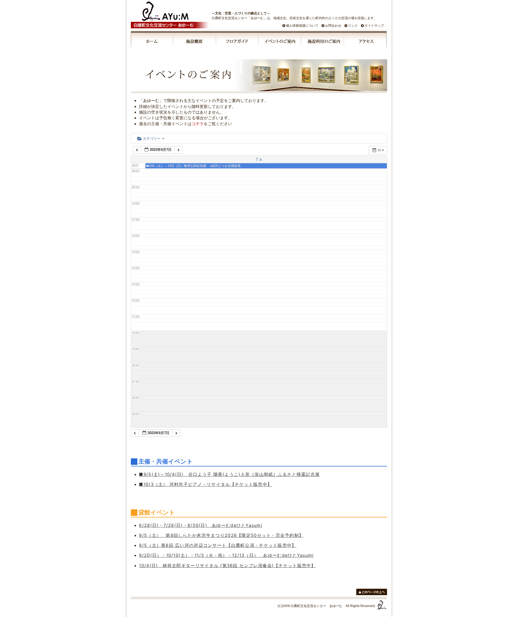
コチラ (198, 123)
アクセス (365, 42)
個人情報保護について (302, 26)
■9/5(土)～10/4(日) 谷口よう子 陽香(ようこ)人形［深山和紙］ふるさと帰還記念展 (229, 474)
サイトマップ (374, 26)
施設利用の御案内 (322, 42)
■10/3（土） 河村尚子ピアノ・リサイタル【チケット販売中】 (205, 484)
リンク (353, 26)
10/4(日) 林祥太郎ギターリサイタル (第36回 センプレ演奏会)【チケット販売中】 (227, 565)
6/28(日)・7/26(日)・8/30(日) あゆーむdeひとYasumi (200, 525)
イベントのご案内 (280, 42)
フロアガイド (237, 42)
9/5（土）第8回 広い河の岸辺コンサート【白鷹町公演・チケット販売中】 (217, 545)
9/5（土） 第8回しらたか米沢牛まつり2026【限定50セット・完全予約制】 (221, 535)
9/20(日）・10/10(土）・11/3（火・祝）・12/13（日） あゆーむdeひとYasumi (226, 555)
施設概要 (194, 42)
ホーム (152, 42)
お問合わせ (333, 26)
